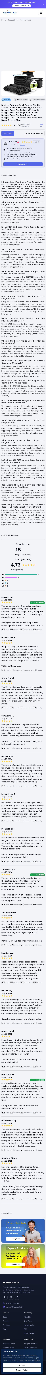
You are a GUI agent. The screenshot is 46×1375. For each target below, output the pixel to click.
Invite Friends (29, 1333)
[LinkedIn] (5, 1297)
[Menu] (40, 12)
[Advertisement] (23, 45)
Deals (5, 1317)
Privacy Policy (8, 1348)
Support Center (9, 1344)
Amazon (22, 145)
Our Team (28, 1321)
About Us (27, 1317)
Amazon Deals (25, 20)
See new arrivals (20, 6)
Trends (5, 1321)
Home (3, 20)
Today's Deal (13, 20)
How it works (29, 1325)
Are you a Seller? (31, 1344)
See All (41, 125)
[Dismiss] (43, 4)
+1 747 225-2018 (12, 1303)
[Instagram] (11, 1297)
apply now (16, 1239)
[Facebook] (17, 1297)
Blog (4, 1329)
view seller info (23, 164)
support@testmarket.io (14, 1307)
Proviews (6, 1325)
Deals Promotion (30, 1348)
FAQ (25, 1329)
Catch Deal (8, 133)
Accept (22, 1365)
